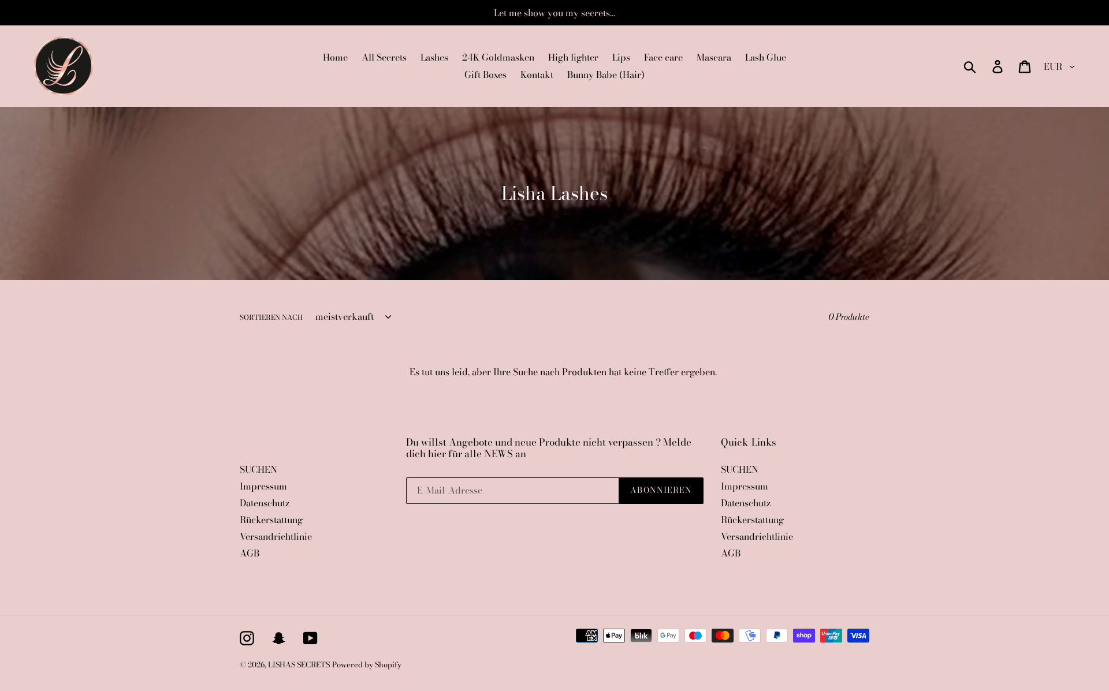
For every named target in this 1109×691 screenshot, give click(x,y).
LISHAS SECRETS (299, 664)
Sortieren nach (271, 317)
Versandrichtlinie (276, 536)
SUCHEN (258, 469)
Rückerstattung (271, 519)
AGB (249, 553)
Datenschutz (264, 503)
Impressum (263, 486)
